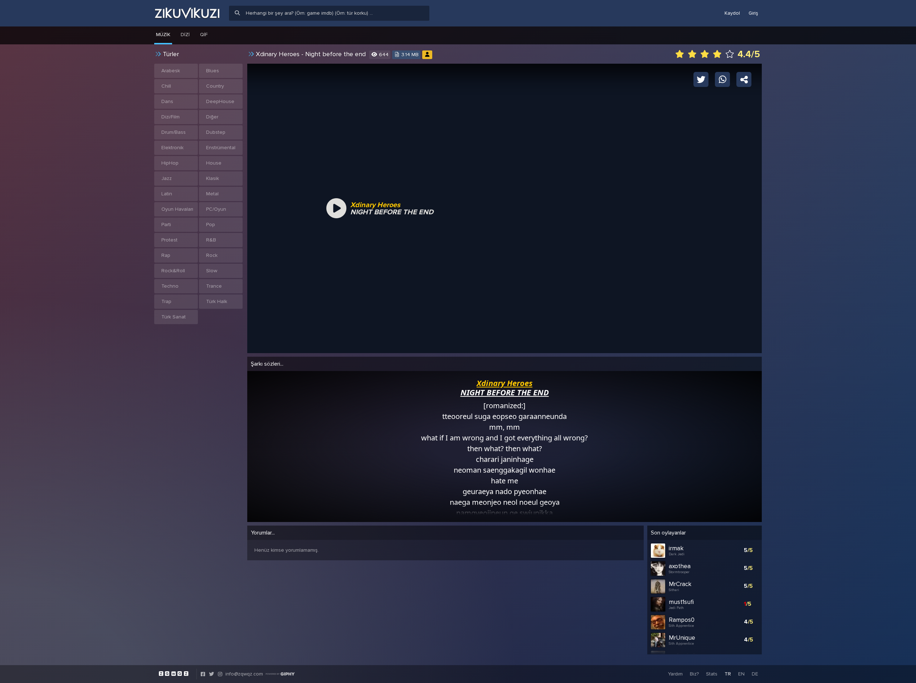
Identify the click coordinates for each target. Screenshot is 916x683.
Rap (165, 255)
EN (741, 674)
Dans (167, 101)
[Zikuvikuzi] (187, 13)
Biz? (694, 674)
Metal (212, 194)
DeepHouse (220, 101)
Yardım (675, 674)
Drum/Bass (173, 132)
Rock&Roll (173, 271)
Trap (166, 301)
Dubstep (215, 132)
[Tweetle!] (701, 79)
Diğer (212, 117)
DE (755, 674)
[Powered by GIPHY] (280, 674)
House (213, 163)
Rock (212, 255)
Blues (212, 71)
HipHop (170, 163)
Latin (166, 194)
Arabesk (170, 71)
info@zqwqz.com (244, 674)
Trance (214, 286)
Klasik (212, 178)
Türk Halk (216, 301)
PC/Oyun (216, 209)
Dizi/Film (170, 117)
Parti (166, 224)
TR (728, 674)
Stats (711, 674)
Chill (166, 86)
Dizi (185, 34)
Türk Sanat (173, 317)
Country (215, 86)
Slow (211, 271)
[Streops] (427, 55)
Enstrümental (220, 148)
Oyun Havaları (177, 209)
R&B (211, 240)
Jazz (166, 178)
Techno (170, 286)
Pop (210, 224)
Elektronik (172, 148)
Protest (169, 240)
